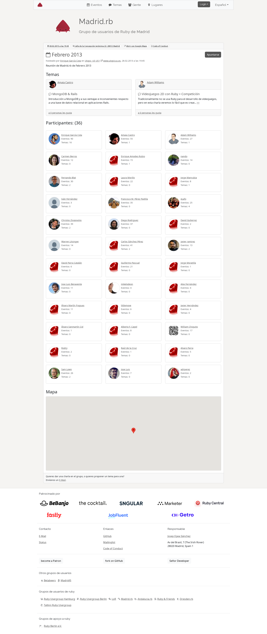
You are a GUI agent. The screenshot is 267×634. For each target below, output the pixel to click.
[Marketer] (170, 503)
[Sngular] (131, 503)
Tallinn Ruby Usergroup (57, 605)
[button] (133, 430)
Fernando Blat (68, 177)
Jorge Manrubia (189, 177)
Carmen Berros (69, 156)
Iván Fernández (69, 198)
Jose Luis (125, 369)
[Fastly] (54, 515)
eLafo (183, 198)
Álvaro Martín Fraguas (72, 305)
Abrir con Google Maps (136, 46)
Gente (136, 4)
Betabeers (50, 580)
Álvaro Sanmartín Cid (72, 326)
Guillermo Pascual (130, 262)
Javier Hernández (189, 305)
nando (184, 156)
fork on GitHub (114, 561)
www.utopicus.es (112, 60)
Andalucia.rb (145, 599)
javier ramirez (188, 241)
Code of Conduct (160, 46)
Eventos (96, 4)
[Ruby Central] (208, 503)
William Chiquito (189, 326)
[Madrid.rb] (63, 24)
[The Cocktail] (93, 503)
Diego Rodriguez (129, 220)
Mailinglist (109, 542)
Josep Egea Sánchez (179, 536)
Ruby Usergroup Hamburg (59, 599)
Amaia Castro (65, 82)
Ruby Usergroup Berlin (93, 599)
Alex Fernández (189, 284)
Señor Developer (179, 561)
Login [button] (203, 4)
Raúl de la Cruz (129, 348)
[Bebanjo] (54, 503)
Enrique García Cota (70, 60)
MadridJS (66, 580)
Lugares (157, 4)
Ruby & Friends (166, 599)
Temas (117, 4)
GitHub (107, 536)
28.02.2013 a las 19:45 (59, 46)
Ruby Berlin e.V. (53, 626)
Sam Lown (66, 369)
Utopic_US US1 (92, 60)
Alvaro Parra (187, 348)
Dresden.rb (186, 599)
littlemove (126, 305)
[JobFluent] (118, 515)
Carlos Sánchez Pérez (132, 241)
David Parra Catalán (71, 262)
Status (42, 542)
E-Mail (62, 480)
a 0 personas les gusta (60, 112)
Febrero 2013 (67, 54)
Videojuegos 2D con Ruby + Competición (171, 94)
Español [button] (220, 4)
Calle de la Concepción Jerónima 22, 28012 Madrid (97, 46)
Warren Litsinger (70, 241)
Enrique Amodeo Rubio (133, 156)
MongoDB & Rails (64, 94)
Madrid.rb (127, 599)
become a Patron (51, 561)
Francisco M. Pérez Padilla (134, 198)
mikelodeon (127, 284)
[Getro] (182, 515)
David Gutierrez (189, 220)
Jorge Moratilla (188, 262)
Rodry (64, 348)
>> (198, 102)
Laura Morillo (128, 177)
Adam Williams (155, 82)
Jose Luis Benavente (71, 284)
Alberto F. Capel (129, 326)
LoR (114, 599)
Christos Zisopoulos (71, 220)
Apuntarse (213, 54)
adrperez (185, 369)
